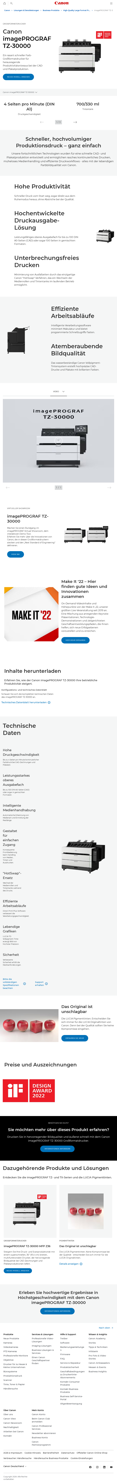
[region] (58, 441)
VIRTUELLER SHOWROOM (18, 508)
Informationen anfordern (57, 1149)
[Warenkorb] (4, 3)
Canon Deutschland (14, 1466)
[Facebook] (90, 1467)
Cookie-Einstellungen (82, 1458)
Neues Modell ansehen (18, 77)
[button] (42, 122)
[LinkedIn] (104, 1467)
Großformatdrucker (14, 24)
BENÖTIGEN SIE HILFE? (58, 1123)
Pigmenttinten (66, 1241)
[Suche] (11, 3)
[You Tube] (111, 1467)
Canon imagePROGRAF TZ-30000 (18, 92)
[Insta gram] (97, 1467)
